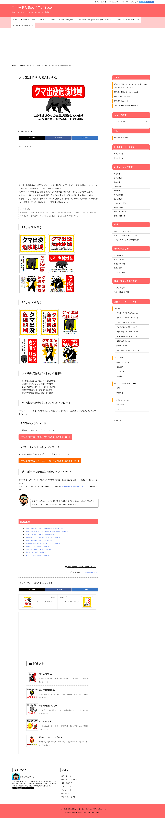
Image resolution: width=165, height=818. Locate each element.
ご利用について (113, 2)
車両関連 (117, 182)
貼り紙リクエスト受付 (122, 101)
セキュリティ (121, 371)
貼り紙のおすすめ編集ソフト (124, 96)
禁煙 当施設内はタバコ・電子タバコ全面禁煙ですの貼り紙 (47, 531)
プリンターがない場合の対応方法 (126, 105)
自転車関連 (118, 186)
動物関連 (117, 191)
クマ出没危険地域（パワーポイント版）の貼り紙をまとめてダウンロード (50, 461)
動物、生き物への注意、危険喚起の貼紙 (57, 66)
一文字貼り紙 (118, 255)
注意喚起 (120, 367)
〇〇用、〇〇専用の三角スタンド (128, 313)
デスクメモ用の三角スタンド (127, 327)
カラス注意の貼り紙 (47, 690)
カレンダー (120, 409)
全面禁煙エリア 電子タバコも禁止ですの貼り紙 (43, 537)
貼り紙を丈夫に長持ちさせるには (126, 92)
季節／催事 (118, 268)
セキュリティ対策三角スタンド (128, 318)
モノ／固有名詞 (119, 260)
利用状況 (120, 376)
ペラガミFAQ (124, 2)
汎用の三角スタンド (124, 346)
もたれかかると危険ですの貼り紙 (37, 555)
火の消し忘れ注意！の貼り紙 (36, 552)
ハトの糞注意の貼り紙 (48, 706)
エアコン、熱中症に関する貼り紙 (125, 236)
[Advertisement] (82, 45)
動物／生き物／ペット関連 (31, 66)
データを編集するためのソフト (72, 486)
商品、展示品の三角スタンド (127, 336)
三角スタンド (119, 308)
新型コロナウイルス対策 (122, 231)
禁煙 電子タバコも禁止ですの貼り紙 (39, 540)
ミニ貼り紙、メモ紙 (121, 400)
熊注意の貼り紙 (45, 674)
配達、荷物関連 (119, 216)
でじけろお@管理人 (89, 572)
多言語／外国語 (119, 264)
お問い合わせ (134, 2)
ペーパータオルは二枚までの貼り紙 (38, 549)
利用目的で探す (119, 158)
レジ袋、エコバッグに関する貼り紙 (126, 240)
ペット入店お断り (46, 721)
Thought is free (94, 812)
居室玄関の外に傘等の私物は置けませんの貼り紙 (43, 543)
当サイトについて (100, 2)
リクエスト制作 (119, 272)
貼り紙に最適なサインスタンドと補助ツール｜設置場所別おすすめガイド (130, 85)
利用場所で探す (119, 154)
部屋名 (119, 388)
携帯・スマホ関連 (120, 212)
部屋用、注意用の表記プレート (125, 383)
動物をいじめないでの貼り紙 (50, 737)
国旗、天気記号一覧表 (122, 292)
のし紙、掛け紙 (119, 288)
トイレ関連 (118, 178)
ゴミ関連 (117, 174)
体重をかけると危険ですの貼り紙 (37, 546)
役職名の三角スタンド (124, 341)
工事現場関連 (118, 195)
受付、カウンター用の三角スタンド (129, 332)
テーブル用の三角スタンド (126, 322)
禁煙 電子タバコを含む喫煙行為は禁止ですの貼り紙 (44, 528)
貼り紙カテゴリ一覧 (121, 138)
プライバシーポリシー (69, 797)
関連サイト (65, 793)
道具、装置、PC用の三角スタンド (129, 350)
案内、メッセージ (123, 362)
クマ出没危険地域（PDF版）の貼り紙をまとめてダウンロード (45, 437)
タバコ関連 (118, 199)
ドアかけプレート (120, 358)
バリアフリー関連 (120, 203)
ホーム (15, 66)
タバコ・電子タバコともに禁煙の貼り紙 (40, 534)
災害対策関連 (118, 207)
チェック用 (120, 405)
